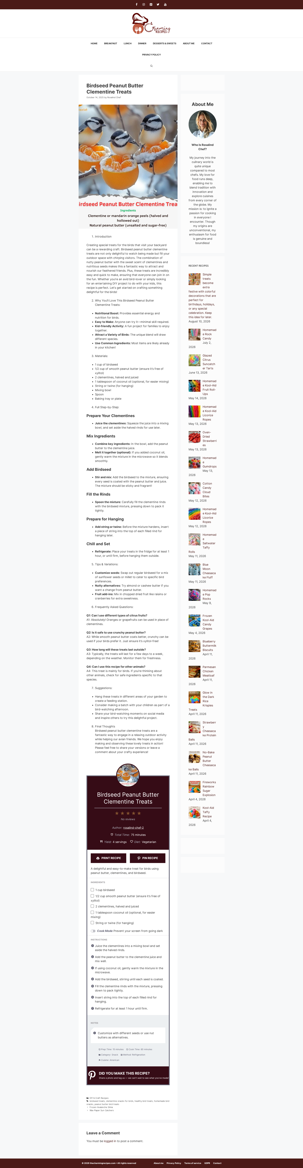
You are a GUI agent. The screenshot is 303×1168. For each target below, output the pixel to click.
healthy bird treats (144, 1101)
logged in (110, 1141)
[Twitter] (158, 5)
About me (189, 43)
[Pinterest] (151, 5)
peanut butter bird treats (107, 1104)
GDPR (207, 1163)
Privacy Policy (151, 54)
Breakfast (110, 43)
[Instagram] (144, 5)
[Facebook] (137, 5)
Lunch (127, 43)
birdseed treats (97, 1101)
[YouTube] (165, 5)
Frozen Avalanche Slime (101, 1107)
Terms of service (192, 1163)
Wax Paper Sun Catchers (102, 1110)
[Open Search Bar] (151, 65)
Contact (206, 43)
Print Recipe (111, 858)
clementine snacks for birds (119, 1101)
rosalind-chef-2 (133, 827)
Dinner (142, 43)
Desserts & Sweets (164, 43)
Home (94, 43)
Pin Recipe (150, 858)
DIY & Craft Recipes (99, 1098)
